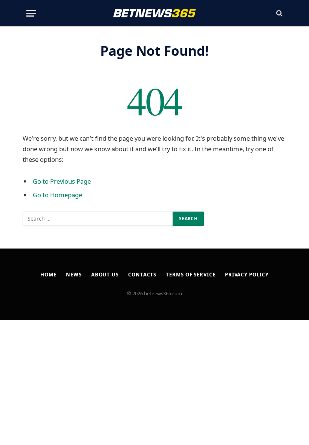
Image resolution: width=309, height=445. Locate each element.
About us (105, 274)
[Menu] (31, 13)
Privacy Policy (247, 274)
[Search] (279, 13)
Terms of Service (191, 274)
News (74, 274)
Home (48, 274)
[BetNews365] (154, 13)
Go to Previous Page (62, 181)
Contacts (142, 274)
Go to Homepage (57, 194)
